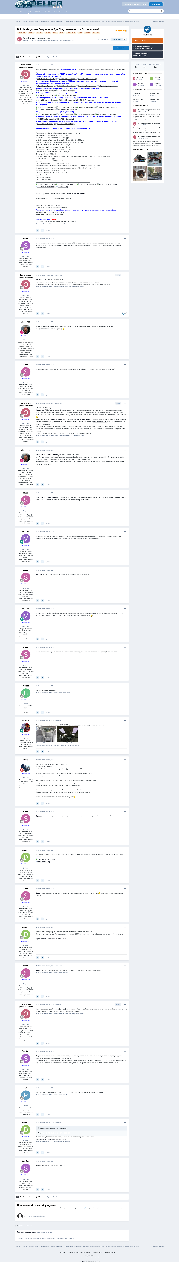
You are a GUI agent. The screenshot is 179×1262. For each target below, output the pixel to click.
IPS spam (82, 1261)
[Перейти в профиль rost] (25, 1095)
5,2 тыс (26, 778)
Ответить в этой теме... (37, 1216)
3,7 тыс (26, 85)
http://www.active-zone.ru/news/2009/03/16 (51, 939)
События (38, 11)
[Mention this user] (37, 230)
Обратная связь (97, 1252)
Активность (57, 11)
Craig (25, 759)
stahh (25, 364)
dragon (25, 850)
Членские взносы (139, 40)
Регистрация (156, 4)
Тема (62, 1252)
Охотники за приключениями (39, 38)
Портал (19, 11)
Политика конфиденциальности (78, 1252)
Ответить (121, 48)
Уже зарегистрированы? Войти (135, 4)
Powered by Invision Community (89, 1257)
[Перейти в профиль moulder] (25, 538)
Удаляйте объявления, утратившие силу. (141, 55)
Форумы (28, 11)
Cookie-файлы (110, 1252)
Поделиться (103, 39)
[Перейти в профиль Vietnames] (25, 329)
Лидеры (47, 11)
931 (26, 738)
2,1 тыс (26, 382)
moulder (25, 531)
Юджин (25, 720)
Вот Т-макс (40, 457)
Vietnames (25, 322)
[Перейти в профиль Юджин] (25, 727)
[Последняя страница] (42, 57)
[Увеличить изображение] (46, 79)
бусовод (25, 686)
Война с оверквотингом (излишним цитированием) (143, 47)
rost (25, 1088)
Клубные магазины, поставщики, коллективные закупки (54, 40)
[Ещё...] (125, 65)
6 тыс (26, 868)
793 (26, 704)
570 (26, 1106)
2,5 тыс (26, 256)
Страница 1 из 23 (52, 57)
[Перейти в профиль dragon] (25, 857)
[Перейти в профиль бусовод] (25, 693)
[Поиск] (161, 11)
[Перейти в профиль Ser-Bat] (25, 245)
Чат (66, 11)
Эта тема (154, 11)
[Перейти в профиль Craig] (25, 767)
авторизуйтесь (83, 1208)
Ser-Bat (25, 238)
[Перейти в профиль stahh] (25, 372)
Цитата (48, 230)
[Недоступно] (46, 734)
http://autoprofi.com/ (100, 422)
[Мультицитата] (42, 230)
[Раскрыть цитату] (39, 1128)
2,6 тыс (26, 549)
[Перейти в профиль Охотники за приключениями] (19, 39)
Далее (38, 57)
